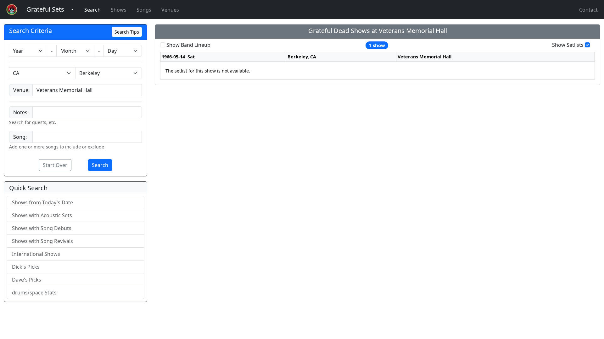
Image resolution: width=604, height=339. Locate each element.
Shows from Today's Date (42, 202)
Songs (144, 9)
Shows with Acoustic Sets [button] (42, 215)
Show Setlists (568, 44)
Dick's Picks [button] (26, 266)
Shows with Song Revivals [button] (42, 241)
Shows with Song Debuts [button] (41, 228)
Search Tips (127, 32)
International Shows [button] (36, 253)
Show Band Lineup (188, 44)
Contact (588, 9)
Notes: (21, 112)
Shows (118, 9)
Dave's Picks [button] (26, 279)
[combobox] (87, 90)
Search (92, 9)
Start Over (55, 165)
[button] (45, 9)
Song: (20, 136)
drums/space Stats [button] (34, 292)
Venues (170, 9)
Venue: (21, 90)
